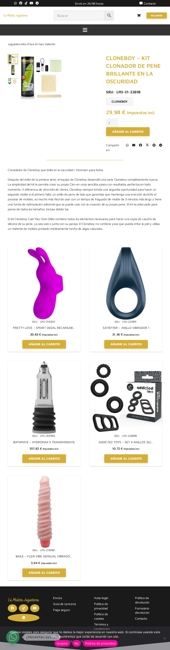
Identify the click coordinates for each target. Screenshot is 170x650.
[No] (164, 638)
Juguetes (14, 44)
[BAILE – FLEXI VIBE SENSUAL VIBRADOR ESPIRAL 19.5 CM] (44, 478)
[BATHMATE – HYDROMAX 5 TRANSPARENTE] (44, 363)
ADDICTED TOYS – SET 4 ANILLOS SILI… (126, 442)
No (77, 643)
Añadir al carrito (127, 131)
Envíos (57, 598)
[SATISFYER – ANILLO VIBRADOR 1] (126, 249)
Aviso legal (101, 598)
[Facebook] (20, 3)
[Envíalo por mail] (133, 145)
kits (23, 44)
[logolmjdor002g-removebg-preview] (15, 15)
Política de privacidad (100, 643)
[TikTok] (26, 3)
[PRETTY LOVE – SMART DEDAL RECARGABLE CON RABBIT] (44, 249)
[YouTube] (31, 3)
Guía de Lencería (64, 604)
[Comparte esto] (127, 145)
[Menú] (85, 29)
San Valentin (47, 44)
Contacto (141, 618)
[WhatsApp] (15, 3)
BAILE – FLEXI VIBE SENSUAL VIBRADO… (44, 556)
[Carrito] (138, 15)
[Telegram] (37, 3)
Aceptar (62, 643)
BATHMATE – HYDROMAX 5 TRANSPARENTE (44, 442)
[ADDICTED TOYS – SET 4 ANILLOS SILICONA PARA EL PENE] (126, 363)
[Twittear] (147, 145)
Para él (32, 44)
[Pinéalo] (154, 145)
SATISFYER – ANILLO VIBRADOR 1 (126, 328)
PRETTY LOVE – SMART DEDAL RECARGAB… (44, 328)
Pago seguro (61, 610)
